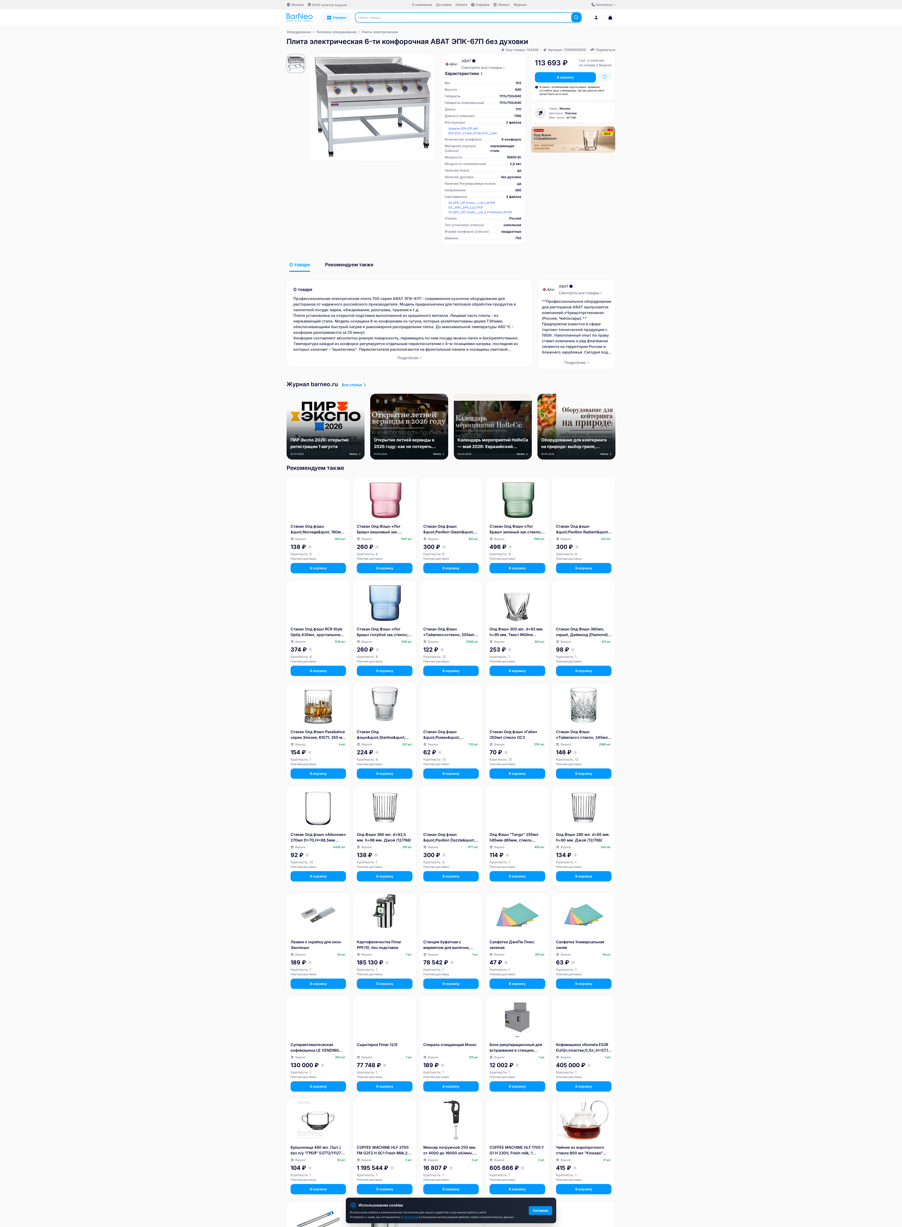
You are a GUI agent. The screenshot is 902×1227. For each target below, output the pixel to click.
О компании (422, 5)
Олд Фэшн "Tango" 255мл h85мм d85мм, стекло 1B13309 (514, 837)
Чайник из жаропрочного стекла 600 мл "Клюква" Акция (580, 1150)
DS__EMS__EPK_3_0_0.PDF (465, 207)
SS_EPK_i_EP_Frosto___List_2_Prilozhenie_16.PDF (480, 212)
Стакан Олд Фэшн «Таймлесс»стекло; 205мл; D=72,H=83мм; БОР (449, 632)
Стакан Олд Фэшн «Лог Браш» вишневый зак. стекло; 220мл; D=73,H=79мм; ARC (378, 529)
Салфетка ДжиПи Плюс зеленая (512, 945)
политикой (411, 1217)
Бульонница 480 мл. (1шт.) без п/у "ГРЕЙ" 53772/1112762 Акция (318, 1150)
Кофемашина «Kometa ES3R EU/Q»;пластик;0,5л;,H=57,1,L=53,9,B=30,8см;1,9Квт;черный (583, 1047)
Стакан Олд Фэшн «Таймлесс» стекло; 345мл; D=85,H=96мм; (582, 734)
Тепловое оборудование (336, 32)
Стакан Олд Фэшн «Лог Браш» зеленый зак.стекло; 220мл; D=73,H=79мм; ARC (515, 529)
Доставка (444, 5)
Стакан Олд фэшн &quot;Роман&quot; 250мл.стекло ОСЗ (441, 734)
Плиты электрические (380, 32)
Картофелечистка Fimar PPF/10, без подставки (379, 945)
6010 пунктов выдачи (329, 5)
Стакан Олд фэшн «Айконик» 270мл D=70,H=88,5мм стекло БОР (318, 837)
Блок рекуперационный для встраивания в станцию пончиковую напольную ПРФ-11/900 (516, 1047)
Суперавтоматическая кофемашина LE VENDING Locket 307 (315, 1047)
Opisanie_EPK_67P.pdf (463, 128)
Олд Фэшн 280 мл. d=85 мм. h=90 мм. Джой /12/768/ (583, 837)
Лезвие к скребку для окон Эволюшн (316, 945)
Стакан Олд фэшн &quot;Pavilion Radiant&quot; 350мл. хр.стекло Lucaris (582, 529)
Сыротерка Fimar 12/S (377, 1044)
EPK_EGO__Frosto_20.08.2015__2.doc (472, 133)
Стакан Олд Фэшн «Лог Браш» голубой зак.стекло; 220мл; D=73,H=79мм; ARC (383, 632)
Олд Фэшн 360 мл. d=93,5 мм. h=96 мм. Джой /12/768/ (384, 837)
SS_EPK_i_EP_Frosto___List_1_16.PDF (471, 202)
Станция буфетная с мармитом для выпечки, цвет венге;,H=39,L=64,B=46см (448, 945)
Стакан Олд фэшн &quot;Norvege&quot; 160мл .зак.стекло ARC (317, 529)
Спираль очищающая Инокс (450, 1044)
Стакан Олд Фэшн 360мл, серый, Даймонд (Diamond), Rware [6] (582, 632)
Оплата (461, 5)
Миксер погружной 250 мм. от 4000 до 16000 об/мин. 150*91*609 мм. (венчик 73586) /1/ (449, 1150)
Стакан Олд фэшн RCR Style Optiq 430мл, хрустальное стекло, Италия (316, 632)
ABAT (466, 61)
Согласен (540, 1210)
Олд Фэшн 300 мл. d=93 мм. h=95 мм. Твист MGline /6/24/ (517, 632)
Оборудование (299, 32)
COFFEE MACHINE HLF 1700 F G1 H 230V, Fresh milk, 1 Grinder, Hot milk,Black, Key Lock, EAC (517, 1150)
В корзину (565, 77)
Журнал (520, 5)
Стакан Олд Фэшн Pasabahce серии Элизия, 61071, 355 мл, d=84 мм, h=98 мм (318, 734)
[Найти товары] (576, 17)
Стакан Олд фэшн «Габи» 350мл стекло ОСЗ (513, 734)
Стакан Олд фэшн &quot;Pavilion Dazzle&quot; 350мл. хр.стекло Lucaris (449, 837)
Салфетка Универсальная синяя (580, 945)
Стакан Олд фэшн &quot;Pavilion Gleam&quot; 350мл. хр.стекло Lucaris (448, 529)
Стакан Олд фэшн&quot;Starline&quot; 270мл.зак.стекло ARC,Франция (381, 734)
